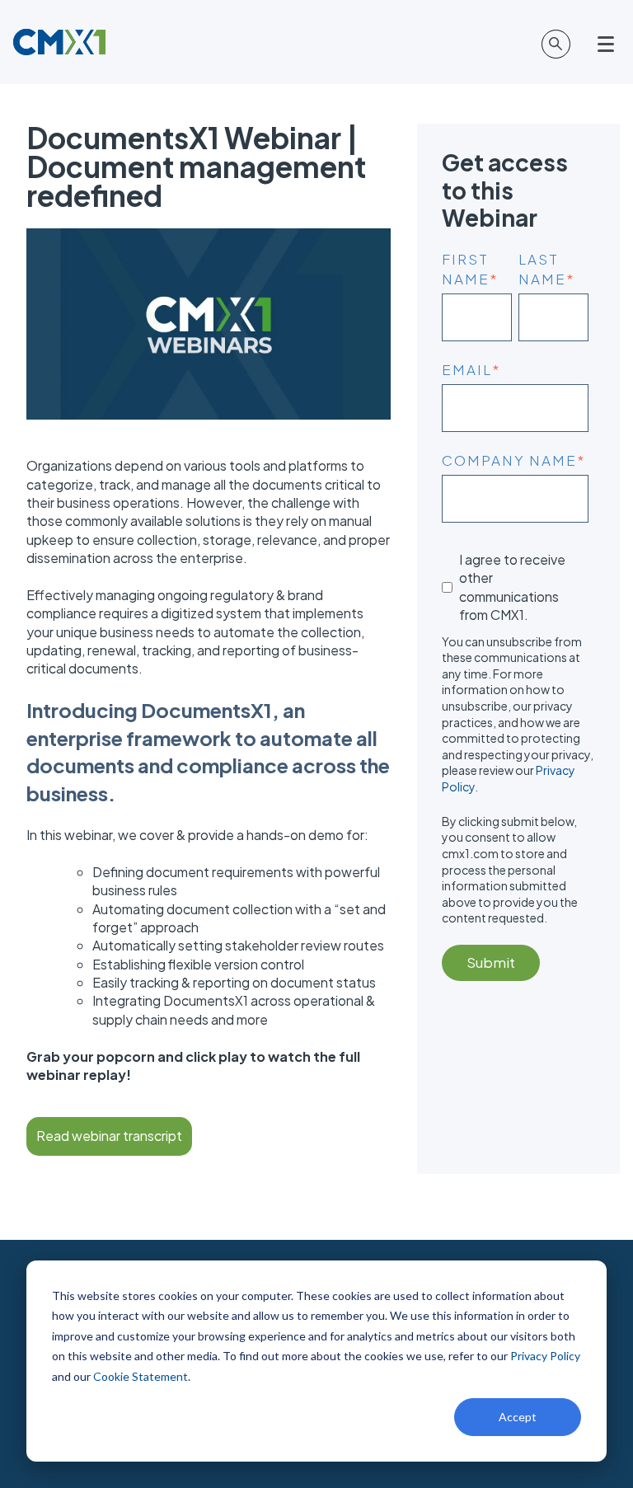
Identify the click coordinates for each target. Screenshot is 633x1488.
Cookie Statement (140, 1376)
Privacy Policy (545, 1356)
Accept (518, 1417)
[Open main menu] (608, 44)
